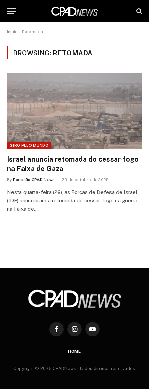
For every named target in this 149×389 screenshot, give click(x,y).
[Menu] (11, 11)
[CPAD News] (74, 11)
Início (12, 31)
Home (74, 351)
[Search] (138, 11)
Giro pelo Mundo (29, 145)
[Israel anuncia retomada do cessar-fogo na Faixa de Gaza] (74, 111)
